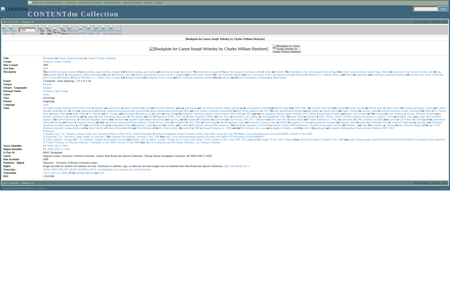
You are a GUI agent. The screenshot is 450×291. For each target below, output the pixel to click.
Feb (303, 133)
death (64, 172)
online (219, 133)
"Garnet (50, 142)
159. (244, 139)
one (263, 113)
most (196, 110)
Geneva (264, 122)
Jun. (275, 139)
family (280, 74)
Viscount (159, 108)
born (89, 108)
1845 (359, 119)
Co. (320, 74)
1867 (248, 113)
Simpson (216, 128)
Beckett (50, 133)
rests (145, 74)
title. (180, 77)
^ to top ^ (443, 188)
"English (313, 125)
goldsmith (320, 122)
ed (147, 139)
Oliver (159, 122)
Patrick (442, 110)
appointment (87, 110)
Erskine (224, 113)
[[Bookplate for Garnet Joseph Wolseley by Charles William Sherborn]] (208, 49)
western (326, 110)
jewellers (421, 122)
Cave (402, 119)
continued (396, 122)
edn (225, 133)
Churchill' (200, 116)
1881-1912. (249, 119)
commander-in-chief (257, 108)
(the (274, 74)
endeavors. (224, 125)
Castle (49, 139)
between (238, 119)
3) (44, 139)
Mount (76, 77)
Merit (55, 113)
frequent (47, 116)
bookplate (62, 71)
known (117, 108)
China (428, 108)
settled (283, 122)
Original (289, 139)
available (311, 116)
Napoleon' (161, 116)
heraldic (52, 71)
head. (201, 74)
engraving (407, 122)
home (59, 2)
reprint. (153, 139)
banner (237, 74)
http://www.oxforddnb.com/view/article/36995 (264, 133)
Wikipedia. (96, 142)
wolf (230, 71)
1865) (186, 110)
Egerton (276, 125)
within (311, 71)
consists (72, 71)
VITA (60, 169)
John (191, 116)
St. (436, 110)
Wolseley (79, 58)
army (285, 108)
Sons (186, 139)
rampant (238, 71)
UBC (322, 116)
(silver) (106, 71)
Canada (55, 110)
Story (226, 116)
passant (138, 71)
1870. (266, 110)
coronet (423, 71)
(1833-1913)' (124, 133)
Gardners (398, 113)
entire (242, 77)
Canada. (442, 108)
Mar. (151, 136)
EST (66, 169)
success (170, 125)
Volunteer (130, 113)
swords (257, 71)
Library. (330, 116)
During (354, 110)
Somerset (82, 122)
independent (118, 125)
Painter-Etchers (115, 128)
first (249, 74)
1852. (192, 122)
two (302, 122)
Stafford (327, 74)
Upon (128, 74)
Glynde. (411, 113)
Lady (390, 113)
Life (183, 116)
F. (60, 133)
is (210, 71)
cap (439, 71)
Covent (207, 139)
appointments (287, 110)
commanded (226, 110)
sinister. (280, 71)
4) (44, 142)
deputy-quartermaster (160, 110)
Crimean (408, 108)
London (374, 122)
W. (63, 133)
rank (109, 74)
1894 (292, 125)
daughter (270, 113)
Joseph (69, 58)
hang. (378, 71)
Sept (206, 133)
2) (44, 136)
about (148, 2)
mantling (198, 77)
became (68, 128)
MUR (50, 145)
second (392, 74)
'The (132, 116)
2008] (309, 133)
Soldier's (239, 116)
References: (49, 130)
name (169, 77)
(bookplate (367, 116)
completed (179, 122)
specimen (252, 125)
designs (418, 125)
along (117, 77)
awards (404, 110)
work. (283, 116)
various (353, 71)
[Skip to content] (41, 2)
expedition (254, 110)
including (415, 110)
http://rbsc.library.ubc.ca (236, 166)
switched (378, 119)
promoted (141, 110)
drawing (57, 122)
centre (182, 71)
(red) (152, 71)
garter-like (322, 71)
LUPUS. (92, 169)
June (278, 119)
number (192, 119)
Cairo (147, 108)
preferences (112, 2)
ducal (153, 74)
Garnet (62, 58)
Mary (293, 119)
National (84, 119)
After (197, 122)
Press (200, 133)
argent (99, 71)
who (355, 113)
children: (250, 128)
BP (44, 145)
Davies (367, 128)
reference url (27, 21)
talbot (131, 71)
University (190, 133)
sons (263, 128)
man (91, 172)
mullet (165, 71)
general (175, 110)
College (380, 113)
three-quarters (75, 74)
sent (330, 108)
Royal (92, 128)
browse (71, 2)
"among (390, 125)
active (410, 116)
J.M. (60, 136)
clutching (248, 71)
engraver (174, 119)
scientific (335, 128)
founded (362, 113)
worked (184, 125)
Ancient (337, 125)
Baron (127, 108)
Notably (287, 128)
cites (364, 125)
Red (239, 110)
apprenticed (111, 122)
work (102, 125)
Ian (56, 133)
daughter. (277, 128)
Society (100, 128)
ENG (56, 145)
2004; (213, 133)
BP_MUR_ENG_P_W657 (57, 149)
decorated (191, 108)
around (341, 108)
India (388, 108)
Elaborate (188, 77)
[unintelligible (105, 169)
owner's (162, 77)
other (215, 125)
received (385, 110)
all (150, 113)
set (305, 71)
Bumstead (51, 136)
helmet (60, 74)
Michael (97, 113)
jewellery (59, 125)
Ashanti (315, 110)
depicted (170, 113)
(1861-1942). (388, 128)
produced (219, 119)
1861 (65, 110)
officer (227, 108)
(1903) (253, 116)
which (346, 71)
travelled (224, 122)
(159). (437, 125)
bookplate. (187, 113)
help (159, 2)
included (264, 125)
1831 (284, 119)
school (393, 119)
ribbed (275, 77)
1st (92, 136)
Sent (45, 110)
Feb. (335, 139)
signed (380, 116)
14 (270, 139)
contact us (41, 188)
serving (235, 108)
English (99, 139)
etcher (161, 119)
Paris (235, 122)
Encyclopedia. (128, 136)
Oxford (61, 119)
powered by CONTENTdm (18, 188)
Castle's (285, 125)
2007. (281, 139)
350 (231, 119)
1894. (238, 139)
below (349, 74)
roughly (295, 122)
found (159, 125)
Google (264, 139)
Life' (247, 116)
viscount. (119, 74)
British (278, 108)
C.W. (80, 139)
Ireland (98, 108)
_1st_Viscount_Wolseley (207, 142)
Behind (209, 74)
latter (293, 116)
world (352, 108)
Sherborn (47, 61)
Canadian (116, 136)
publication (302, 125)
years (307, 122)
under (120, 122)
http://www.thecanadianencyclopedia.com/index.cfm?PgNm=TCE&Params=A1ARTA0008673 (215, 136)
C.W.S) (388, 116)
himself (430, 113)
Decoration (141, 113)
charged (116, 71)
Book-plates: (326, 125)
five (243, 128)
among (208, 125)
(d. (223, 128)
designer (331, 122)
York (192, 139)
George (113, 113)
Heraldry (47, 84)
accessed (294, 133)
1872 (81, 125)
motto (261, 74)
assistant (102, 110)
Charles (92, 58)
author (349, 113)
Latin (254, 74)
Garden (215, 139)
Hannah (207, 128)
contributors (58, 116)
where (273, 122)
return (363, 122)
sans (430, 71)
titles (118, 116)
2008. (113, 142)
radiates (208, 77)
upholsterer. (347, 119)
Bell (178, 139)
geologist (320, 128)
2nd (143, 139)
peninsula (419, 108)
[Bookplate (48, 58)
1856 (384, 122)
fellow (78, 128)
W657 (65, 145)
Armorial (408, 125)
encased (263, 77)
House (409, 119)
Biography (95, 119)
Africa (395, 108)
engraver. (47, 119)
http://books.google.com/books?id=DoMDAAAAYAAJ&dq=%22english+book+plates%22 (398, 139)
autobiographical (270, 116)
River (245, 110)
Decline (139, 116)
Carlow (100, 77)
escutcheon (89, 71)
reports (105, 119)
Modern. (135, 139)
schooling (210, 122)
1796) (334, 119)
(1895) (170, 116)
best (401, 125)
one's (53, 172)
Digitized (252, 139)
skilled (154, 119)
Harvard (304, 139)
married (208, 113)
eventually (214, 110)
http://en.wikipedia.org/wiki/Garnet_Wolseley (169, 142)
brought (299, 110)
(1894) (209, 116)
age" (431, 125)
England (47, 87)
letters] (137, 169)
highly (402, 116)
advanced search (90, 2)
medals (370, 71)
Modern (350, 125)
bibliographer (347, 128)
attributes (81, 172)
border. (283, 77)
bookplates (205, 119)
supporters (362, 74)
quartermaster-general (118, 110)
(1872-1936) (308, 113)
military (362, 71)
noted (321, 113)
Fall (150, 116)
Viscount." (100, 136)
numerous (395, 110)
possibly (123, 169)
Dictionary (71, 119)
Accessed (141, 136)
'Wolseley (70, 133)
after (428, 116)
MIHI (54, 169)
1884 (129, 128)
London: (162, 139)
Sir (44, 108)
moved (92, 125)
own (59, 172)
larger (131, 77)
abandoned (48, 125)
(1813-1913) (78, 108)
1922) (229, 128)
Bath (75, 113)
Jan (230, 133)
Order (428, 110)
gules (146, 71)
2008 (235, 133)
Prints (46, 94)
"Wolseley (69, 136)
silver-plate (131, 122)
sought (421, 116)
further (86, 74)
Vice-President (144, 128)
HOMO (73, 169)
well (204, 108)
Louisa (216, 113)
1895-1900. (301, 108)
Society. (174, 128)
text (116, 169)
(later (132, 110)
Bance (300, 119)
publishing (109, 116)
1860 (196, 128)
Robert (151, 122)
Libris (166, 128)
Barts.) (336, 74)
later (110, 108)
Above (385, 71)
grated (53, 74)
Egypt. (345, 110)
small (230, 74)
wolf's (195, 74)
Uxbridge (421, 119)
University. (314, 139)
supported (217, 71)
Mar (131, 142)
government (439, 119)
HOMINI (83, 169)
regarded (133, 119)
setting (331, 71)
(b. (328, 119)
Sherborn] (111, 58)
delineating (96, 74)
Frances (280, 113)
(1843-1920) (235, 113)
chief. (189, 71)
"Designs (68, 139)
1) (44, 133)
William (100, 58)
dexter (268, 71)
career (324, 108)
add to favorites (11, 21)
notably (204, 110)
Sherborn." (89, 139)
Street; (199, 139)
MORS (47, 169)
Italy (241, 122)
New (225, 139)
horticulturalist (332, 113)
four (258, 128)
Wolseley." (84, 142)
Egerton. (58, 139)
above (173, 71)
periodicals (73, 116)
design (70, 122)
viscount (413, 71)
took (74, 110)
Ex (160, 128)
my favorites (132, 2)
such (124, 116)
